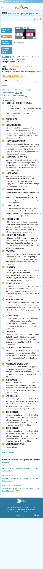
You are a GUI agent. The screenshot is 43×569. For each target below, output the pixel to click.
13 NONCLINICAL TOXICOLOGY (14, 299)
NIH (8, 512)
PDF (23, 90)
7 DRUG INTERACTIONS (12, 219)
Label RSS (36, 19)
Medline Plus (7, 478)
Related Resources (6, 42)
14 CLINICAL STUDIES (12, 315)
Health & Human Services (27, 512)
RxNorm (22, 488)
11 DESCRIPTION (10, 267)
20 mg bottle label (12, 412)
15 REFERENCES (10, 331)
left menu (5, 462)
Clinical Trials (17, 478)
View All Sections (8, 100)
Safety (4, 36)
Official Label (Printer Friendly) (13, 96)
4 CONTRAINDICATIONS (12, 173)
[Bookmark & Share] (38, 515)
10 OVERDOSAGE (10, 251)
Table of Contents (12, 119)
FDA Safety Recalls (25, 468)
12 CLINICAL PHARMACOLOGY (14, 283)
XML (27, 90)
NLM (14, 512)
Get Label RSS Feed (33, 488)
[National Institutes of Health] (3, 1)
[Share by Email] (35, 515)
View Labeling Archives (10, 488)
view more (23, 59)
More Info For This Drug (5, 50)
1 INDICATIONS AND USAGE (14, 125)
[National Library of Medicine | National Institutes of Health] (21, 501)
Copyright (18, 507)
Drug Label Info (6, 30)
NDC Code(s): (6, 57)
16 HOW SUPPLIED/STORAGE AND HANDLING (19, 347)
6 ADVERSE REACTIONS (12, 205)
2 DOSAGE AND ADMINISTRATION (15, 141)
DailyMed (21, 7)
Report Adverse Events (10, 468)
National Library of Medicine (15, 1)
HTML (17, 93)
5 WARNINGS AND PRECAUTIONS (15, 189)
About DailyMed (16, 505)
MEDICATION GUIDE (11, 380)
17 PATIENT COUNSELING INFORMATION (17, 364)
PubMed (26, 478)
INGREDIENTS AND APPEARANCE (15, 444)
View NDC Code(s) (8, 491)
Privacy (27, 507)
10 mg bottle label (12, 396)
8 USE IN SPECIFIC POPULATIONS (15, 235)
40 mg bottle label (12, 428)
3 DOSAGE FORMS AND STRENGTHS (16, 157)
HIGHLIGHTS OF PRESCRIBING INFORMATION (19, 103)
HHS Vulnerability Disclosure (26, 509)
